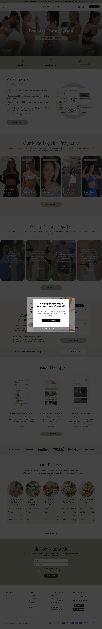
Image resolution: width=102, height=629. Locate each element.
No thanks (51, 324)
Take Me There (51, 320)
